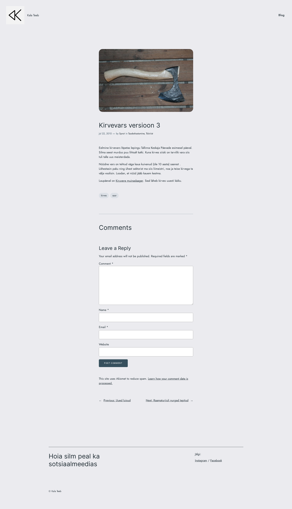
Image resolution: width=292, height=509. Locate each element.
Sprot (122, 133)
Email (103, 327)
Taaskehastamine (136, 133)
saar (114, 195)
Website (104, 344)
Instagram (201, 460)
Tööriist (149, 133)
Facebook (216, 460)
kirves (104, 195)
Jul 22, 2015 (105, 133)
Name (104, 310)
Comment (106, 263)
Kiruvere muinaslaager (129, 181)
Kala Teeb (33, 15)
